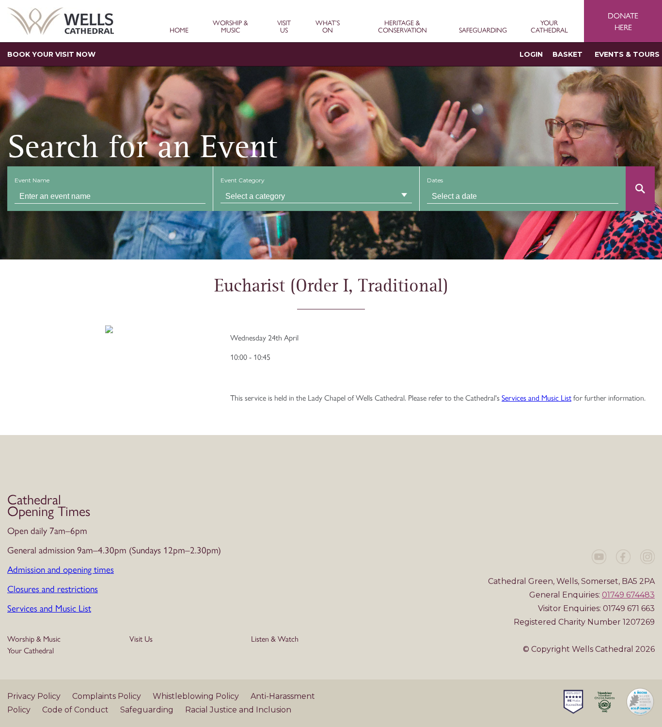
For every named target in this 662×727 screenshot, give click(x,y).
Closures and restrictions (52, 588)
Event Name (32, 180)
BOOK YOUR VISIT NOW (51, 54)
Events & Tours (627, 54)
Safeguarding (483, 30)
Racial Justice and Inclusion (238, 709)
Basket (567, 54)
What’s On (327, 26)
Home (179, 30)
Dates (435, 180)
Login (531, 54)
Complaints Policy (107, 696)
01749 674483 (628, 594)
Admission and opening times (60, 569)
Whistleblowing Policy (197, 696)
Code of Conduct (76, 709)
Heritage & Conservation (402, 26)
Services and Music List (49, 607)
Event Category (243, 180)
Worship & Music (230, 26)
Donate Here (623, 21)
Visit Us (284, 26)
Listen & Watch (275, 638)
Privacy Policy (35, 696)
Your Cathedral (549, 26)
